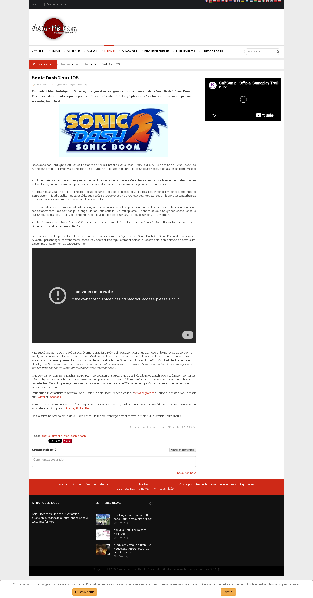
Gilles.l (51, 84)
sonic (46, 435)
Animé (76, 484)
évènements (228, 484)
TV (154, 488)
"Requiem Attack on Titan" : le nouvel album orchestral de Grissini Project (132, 548)
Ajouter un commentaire (182, 449)
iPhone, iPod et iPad (77, 408)
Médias (65, 64)
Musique (90, 484)
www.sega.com (144, 393)
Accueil (37, 4)
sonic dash (79, 435)
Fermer (228, 592)
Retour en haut (186, 472)
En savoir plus (84, 592)
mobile (57, 435)
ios (67, 435)
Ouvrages (185, 484)
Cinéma (144, 488)
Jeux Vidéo (82, 64)
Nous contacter (56, 4)
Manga (103, 484)
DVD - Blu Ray (125, 488)
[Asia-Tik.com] (54, 28)
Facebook (55, 396)
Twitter (41, 396)
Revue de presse (205, 484)
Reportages (247, 484)
